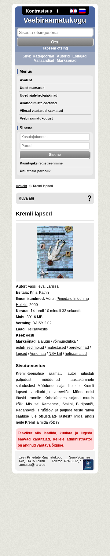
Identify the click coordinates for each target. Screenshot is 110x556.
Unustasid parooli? (35, 171)
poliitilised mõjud (30, 347)
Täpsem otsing (55, 48)
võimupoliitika (64, 341)
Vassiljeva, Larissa (43, 286)
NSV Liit (55, 354)
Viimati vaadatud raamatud (41, 110)
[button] (57, 10)
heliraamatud (76, 354)
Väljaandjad (44, 60)
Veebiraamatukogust (36, 118)
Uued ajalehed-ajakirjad (38, 95)
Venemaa (38, 354)
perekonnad (79, 347)
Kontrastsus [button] (39, 10)
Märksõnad (66, 60)
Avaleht (26, 80)
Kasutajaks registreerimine (41, 163)
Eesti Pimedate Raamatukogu (40, 457)
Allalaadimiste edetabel (38, 103)
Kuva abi (26, 198)
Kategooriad (43, 56)
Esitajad (79, 56)
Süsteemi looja (88, 464)
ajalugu (44, 341)
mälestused (56, 347)
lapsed (21, 354)
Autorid (63, 56)
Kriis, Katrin (39, 292)
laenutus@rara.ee (32, 464)
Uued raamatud (32, 88)
